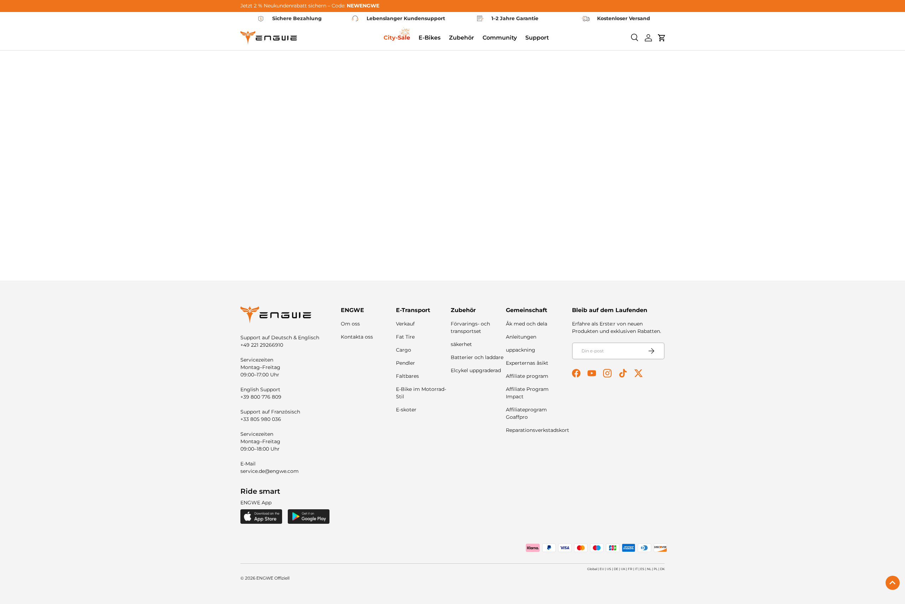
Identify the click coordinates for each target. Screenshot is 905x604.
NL (649, 569)
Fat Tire (405, 337)
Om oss (350, 324)
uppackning (520, 350)
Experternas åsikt (527, 363)
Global (592, 569)
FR (630, 569)
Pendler (405, 363)
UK (623, 569)
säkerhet (461, 344)
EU (602, 569)
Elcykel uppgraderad (476, 370)
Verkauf (405, 324)
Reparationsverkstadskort (537, 430)
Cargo (403, 350)
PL (656, 569)
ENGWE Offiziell (273, 578)
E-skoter (406, 409)
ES (642, 569)
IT (636, 569)
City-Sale (397, 37)
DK (662, 569)
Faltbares (407, 376)
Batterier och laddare (477, 357)
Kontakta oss (357, 337)
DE (616, 569)
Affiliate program (527, 376)
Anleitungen (521, 337)
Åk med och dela (526, 324)
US (609, 569)
